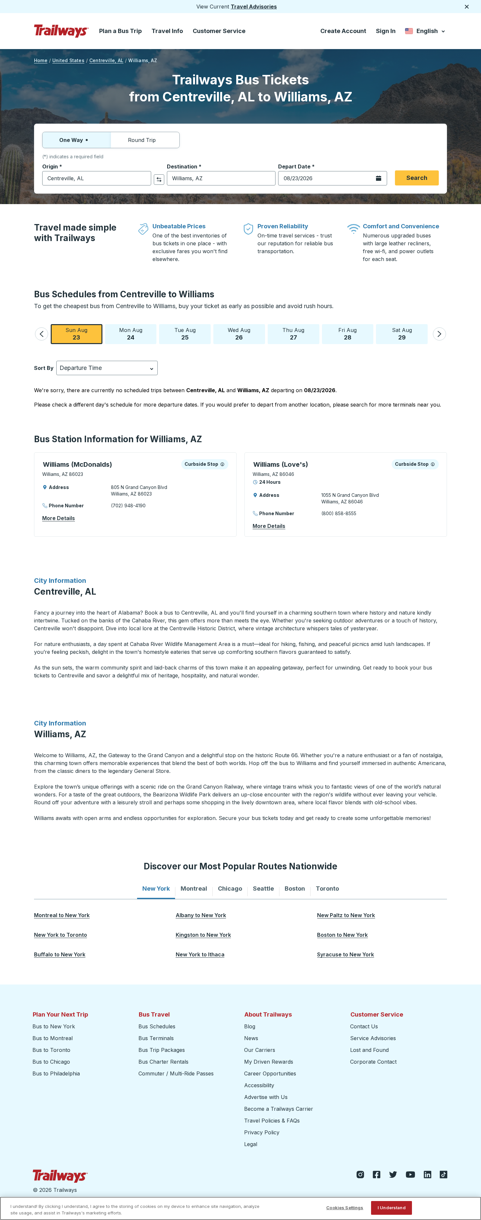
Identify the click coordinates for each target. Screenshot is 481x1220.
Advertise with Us (266, 1097)
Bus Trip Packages (161, 1050)
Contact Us (364, 1026)
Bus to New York (53, 1026)
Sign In (386, 30)
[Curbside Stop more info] (222, 464)
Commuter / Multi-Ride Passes (176, 1073)
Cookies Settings (344, 1207)
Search (416, 177)
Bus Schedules (156, 1026)
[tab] (156, 889)
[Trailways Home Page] (61, 31)
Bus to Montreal (52, 1038)
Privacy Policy (261, 1132)
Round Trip (142, 140)
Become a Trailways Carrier (279, 1109)
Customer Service (219, 30)
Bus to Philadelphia (56, 1073)
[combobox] (96, 178)
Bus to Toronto (51, 1050)
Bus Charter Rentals (163, 1061)
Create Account (343, 30)
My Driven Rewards (268, 1061)
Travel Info (167, 30)
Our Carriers (259, 1050)
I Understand (392, 1207)
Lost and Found (369, 1050)
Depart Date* (296, 166)
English (425, 32)
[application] (135, 494)
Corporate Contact (373, 1061)
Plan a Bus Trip (120, 30)
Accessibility (259, 1085)
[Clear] (144, 178)
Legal (250, 1144)
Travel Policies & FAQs (272, 1120)
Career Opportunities (270, 1073)
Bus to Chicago (51, 1061)
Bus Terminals (156, 1038)
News (251, 1038)
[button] (41, 333)
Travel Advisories (254, 6)
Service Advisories (373, 1038)
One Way (71, 140)
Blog (249, 1026)
